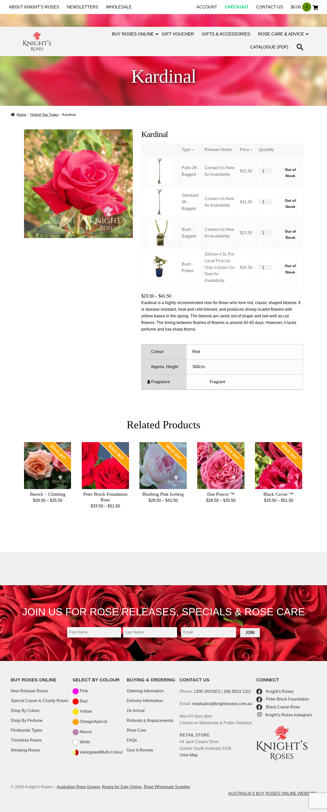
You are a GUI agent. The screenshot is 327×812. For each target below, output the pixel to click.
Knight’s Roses (279, 691)
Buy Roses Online (133, 34)
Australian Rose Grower (78, 787)
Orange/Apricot (93, 721)
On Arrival (136, 710)
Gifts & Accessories (226, 34)
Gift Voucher (178, 34)
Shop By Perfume (27, 720)
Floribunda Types (26, 730)
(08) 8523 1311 (237, 691)
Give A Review (140, 750)
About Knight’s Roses (34, 7)
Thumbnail (160, 150)
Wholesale (119, 7)
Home (21, 115)
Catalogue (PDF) (269, 47)
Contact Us (269, 7)
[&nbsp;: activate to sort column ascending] (290, 150)
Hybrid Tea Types (44, 115)
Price (244, 149)
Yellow (85, 711)
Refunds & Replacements (150, 720)
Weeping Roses (25, 750)
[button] (301, 48)
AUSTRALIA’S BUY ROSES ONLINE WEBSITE (272, 793)
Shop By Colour (25, 710)
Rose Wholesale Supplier (167, 787)
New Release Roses (29, 691)
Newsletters (82, 7)
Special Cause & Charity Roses (39, 700)
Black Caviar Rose (282, 707)
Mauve (85, 732)
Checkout (237, 7)
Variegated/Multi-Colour (101, 752)
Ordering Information (145, 691)
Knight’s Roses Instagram (288, 715)
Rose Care (136, 730)
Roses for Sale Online (122, 787)
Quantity (266, 149)
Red (83, 701)
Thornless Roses (26, 740)
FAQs (132, 740)
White (84, 742)
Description (219, 150)
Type (186, 149)
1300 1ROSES (207, 691)
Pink (83, 691)
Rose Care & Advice (281, 34)
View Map (189, 755)
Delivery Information (145, 700)
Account (206, 7)
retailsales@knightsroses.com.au (222, 704)
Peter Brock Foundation (287, 699)
